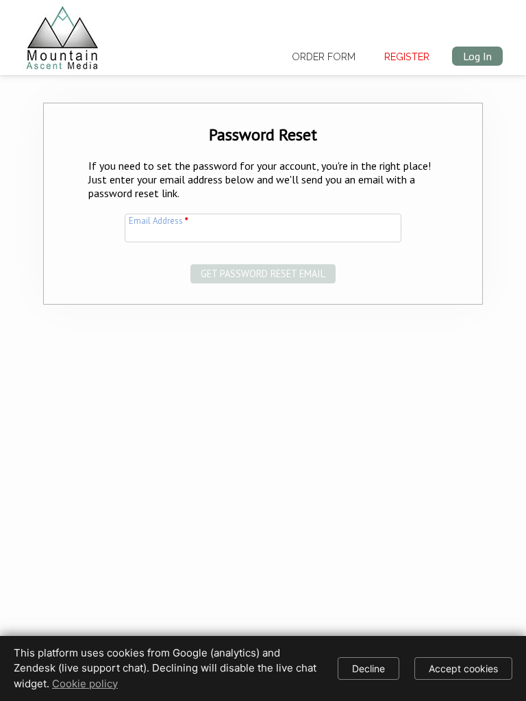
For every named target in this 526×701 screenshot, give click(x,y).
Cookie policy (85, 683)
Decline (368, 668)
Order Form (323, 56)
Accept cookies (463, 668)
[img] (62, 35)
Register (406, 56)
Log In (477, 56)
